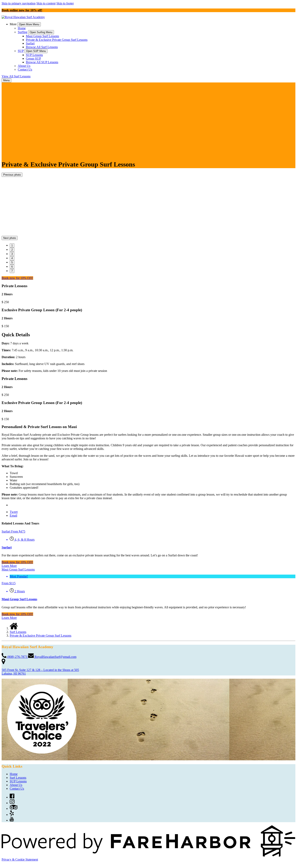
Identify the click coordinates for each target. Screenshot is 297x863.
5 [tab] (12, 262)
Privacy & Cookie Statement (20, 859)
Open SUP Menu (36, 51)
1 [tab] (12, 245)
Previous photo (12, 174)
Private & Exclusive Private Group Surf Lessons (56, 39)
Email (13, 515)
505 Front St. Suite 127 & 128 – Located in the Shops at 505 (40, 670)
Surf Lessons (18, 632)
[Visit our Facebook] (12, 797)
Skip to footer (65, 3)
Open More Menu (29, 24)
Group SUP (33, 58)
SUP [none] (21, 51)
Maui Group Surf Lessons (42, 36)
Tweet (14, 512)
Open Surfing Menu (41, 32)
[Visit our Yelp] (12, 814)
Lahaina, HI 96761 (14, 673)
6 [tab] (12, 266)
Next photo (9, 237)
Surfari (30, 43)
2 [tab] (12, 249)
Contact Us (25, 69)
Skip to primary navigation (19, 3)
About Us (24, 66)
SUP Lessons (34, 55)
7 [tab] (12, 270)
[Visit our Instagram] (12, 803)
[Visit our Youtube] (12, 820)
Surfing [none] (22, 32)
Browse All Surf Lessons (42, 47)
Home (22, 28)
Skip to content (46, 3)
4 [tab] (12, 258)
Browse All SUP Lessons (42, 62)
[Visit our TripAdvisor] (14, 808)
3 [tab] (12, 253)
